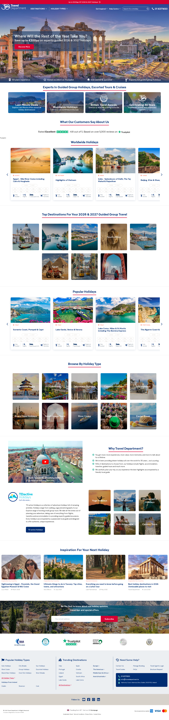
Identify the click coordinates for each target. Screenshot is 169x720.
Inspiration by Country (9, 581)
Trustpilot (3, 138)
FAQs (135, 669)
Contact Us (120, 666)
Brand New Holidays (8, 673)
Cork (37, 686)
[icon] (100, 2)
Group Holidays (24, 669)
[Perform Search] (148, 9)
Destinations (38, 8)
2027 (33, 185)
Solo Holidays (6, 666)
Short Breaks (40, 673)
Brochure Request (156, 669)
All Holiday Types (8, 678)
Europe (95, 666)
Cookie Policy (97, 714)
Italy (60, 666)
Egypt (61, 676)
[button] (45, 462)
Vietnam (79, 673)
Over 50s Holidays (25, 673)
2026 (26, 185)
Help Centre (114, 8)
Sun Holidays (40, 666)
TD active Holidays (35, 529)
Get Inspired (101, 8)
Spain (78, 666)
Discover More (24, 46)
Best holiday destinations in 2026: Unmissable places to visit (143, 585)
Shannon (22, 686)
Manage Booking (139, 666)
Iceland (61, 673)
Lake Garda (62, 680)
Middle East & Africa (100, 673)
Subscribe (109, 618)
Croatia (78, 669)
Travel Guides (120, 669)
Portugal (62, 669)
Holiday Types (58, 8)
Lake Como (80, 680)
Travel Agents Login (157, 666)
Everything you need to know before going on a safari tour (104, 585)
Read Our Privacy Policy (84, 627)
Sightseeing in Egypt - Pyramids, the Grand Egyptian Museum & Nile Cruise (20, 585)
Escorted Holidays (42, 669)
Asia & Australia (99, 676)
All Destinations (64, 685)
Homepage (94, 710)
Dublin (4, 686)
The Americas (98, 669)
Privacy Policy (89, 714)
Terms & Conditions (79, 714)
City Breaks (23, 666)
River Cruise (6, 669)
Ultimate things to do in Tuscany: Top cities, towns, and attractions (63, 585)
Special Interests (91, 581)
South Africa (80, 676)
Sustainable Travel (68, 714)
